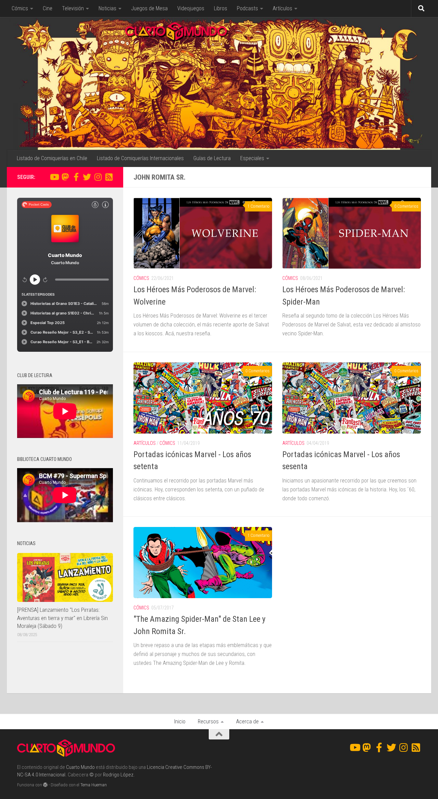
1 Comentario (258, 206)
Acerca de (247, 721)
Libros (220, 8)
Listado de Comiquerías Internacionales (140, 158)
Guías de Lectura (212, 158)
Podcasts (247, 8)
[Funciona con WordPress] (45, 785)
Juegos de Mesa (149, 8)
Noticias (107, 8)
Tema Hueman (93, 784)
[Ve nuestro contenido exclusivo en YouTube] (54, 177)
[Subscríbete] (109, 177)
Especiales (252, 158)
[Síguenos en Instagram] (98, 177)
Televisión (73, 8)
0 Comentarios (406, 206)
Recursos (208, 721)
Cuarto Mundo (80, 767)
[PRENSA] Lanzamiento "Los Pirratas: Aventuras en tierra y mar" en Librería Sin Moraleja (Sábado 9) (62, 617)
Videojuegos (190, 8)
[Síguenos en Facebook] (76, 177)
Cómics (20, 8)
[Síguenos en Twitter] (87, 177)
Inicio (179, 721)
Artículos (282, 8)
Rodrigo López (118, 775)
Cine (47, 8)
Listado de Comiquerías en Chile (52, 158)
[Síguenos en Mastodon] (65, 177)
